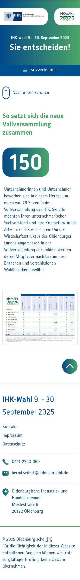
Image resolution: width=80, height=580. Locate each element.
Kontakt (9, 427)
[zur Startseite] (67, 16)
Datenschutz (13, 444)
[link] (6, 92)
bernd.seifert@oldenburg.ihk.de (40, 473)
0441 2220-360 (26, 462)
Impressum (12, 436)
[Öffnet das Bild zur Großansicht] (40, 317)
